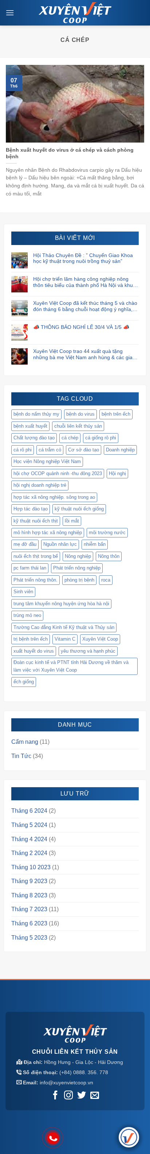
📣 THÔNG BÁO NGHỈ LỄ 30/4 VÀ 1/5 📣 (81, 327)
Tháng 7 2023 (29, 909)
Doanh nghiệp (120, 449)
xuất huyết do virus (33, 651)
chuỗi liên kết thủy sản (78, 426)
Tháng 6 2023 (29, 923)
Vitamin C (65, 639)
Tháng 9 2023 (29, 881)
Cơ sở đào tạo (83, 449)
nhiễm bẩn (95, 544)
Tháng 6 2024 (29, 811)
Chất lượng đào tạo (34, 437)
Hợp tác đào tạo (30, 509)
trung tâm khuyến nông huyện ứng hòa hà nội (61, 603)
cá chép (70, 437)
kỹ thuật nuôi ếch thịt (35, 521)
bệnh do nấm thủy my (36, 414)
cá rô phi (22, 449)
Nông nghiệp (78, 556)
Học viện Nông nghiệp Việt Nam (47, 461)
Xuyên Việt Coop (100, 639)
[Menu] (9, 13)
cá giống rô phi (100, 437)
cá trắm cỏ (50, 449)
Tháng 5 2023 (29, 938)
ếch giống (23, 681)
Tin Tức (21, 756)
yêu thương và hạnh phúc (88, 651)
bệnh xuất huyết (30, 426)
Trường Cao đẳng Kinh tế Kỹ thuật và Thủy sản (63, 627)
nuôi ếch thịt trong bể (35, 556)
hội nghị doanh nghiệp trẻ (39, 485)
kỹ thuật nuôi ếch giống (79, 509)
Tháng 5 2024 (29, 825)
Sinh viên (23, 591)
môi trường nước (107, 532)
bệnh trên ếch (116, 414)
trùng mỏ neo (27, 615)
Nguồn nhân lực (60, 544)
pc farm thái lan (29, 568)
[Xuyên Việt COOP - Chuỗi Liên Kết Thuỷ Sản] (75, 12)
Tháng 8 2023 (29, 895)
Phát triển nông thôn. (35, 580)
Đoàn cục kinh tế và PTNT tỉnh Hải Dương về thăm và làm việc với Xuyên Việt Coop (71, 666)
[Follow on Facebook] (55, 1096)
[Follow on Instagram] (68, 1096)
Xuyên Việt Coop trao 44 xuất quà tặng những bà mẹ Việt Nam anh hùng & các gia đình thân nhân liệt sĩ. (83, 354)
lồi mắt (72, 521)
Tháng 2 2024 (29, 853)
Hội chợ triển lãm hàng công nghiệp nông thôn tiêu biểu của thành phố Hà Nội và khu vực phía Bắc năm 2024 (83, 282)
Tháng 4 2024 (29, 839)
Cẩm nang (24, 742)
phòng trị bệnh (79, 580)
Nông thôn (108, 556)
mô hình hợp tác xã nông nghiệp (47, 532)
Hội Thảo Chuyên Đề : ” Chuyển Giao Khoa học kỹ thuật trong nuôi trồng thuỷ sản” (83, 258)
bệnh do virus (80, 414)
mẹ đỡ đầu (24, 544)
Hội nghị (117, 473)
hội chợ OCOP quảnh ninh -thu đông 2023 (57, 473)
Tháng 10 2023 (31, 867)
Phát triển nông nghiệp (76, 568)
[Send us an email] (94, 1096)
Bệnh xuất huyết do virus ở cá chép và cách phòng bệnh (70, 153)
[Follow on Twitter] (81, 1096)
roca (105, 580)
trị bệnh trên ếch (30, 639)
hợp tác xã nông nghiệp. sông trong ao (54, 497)
